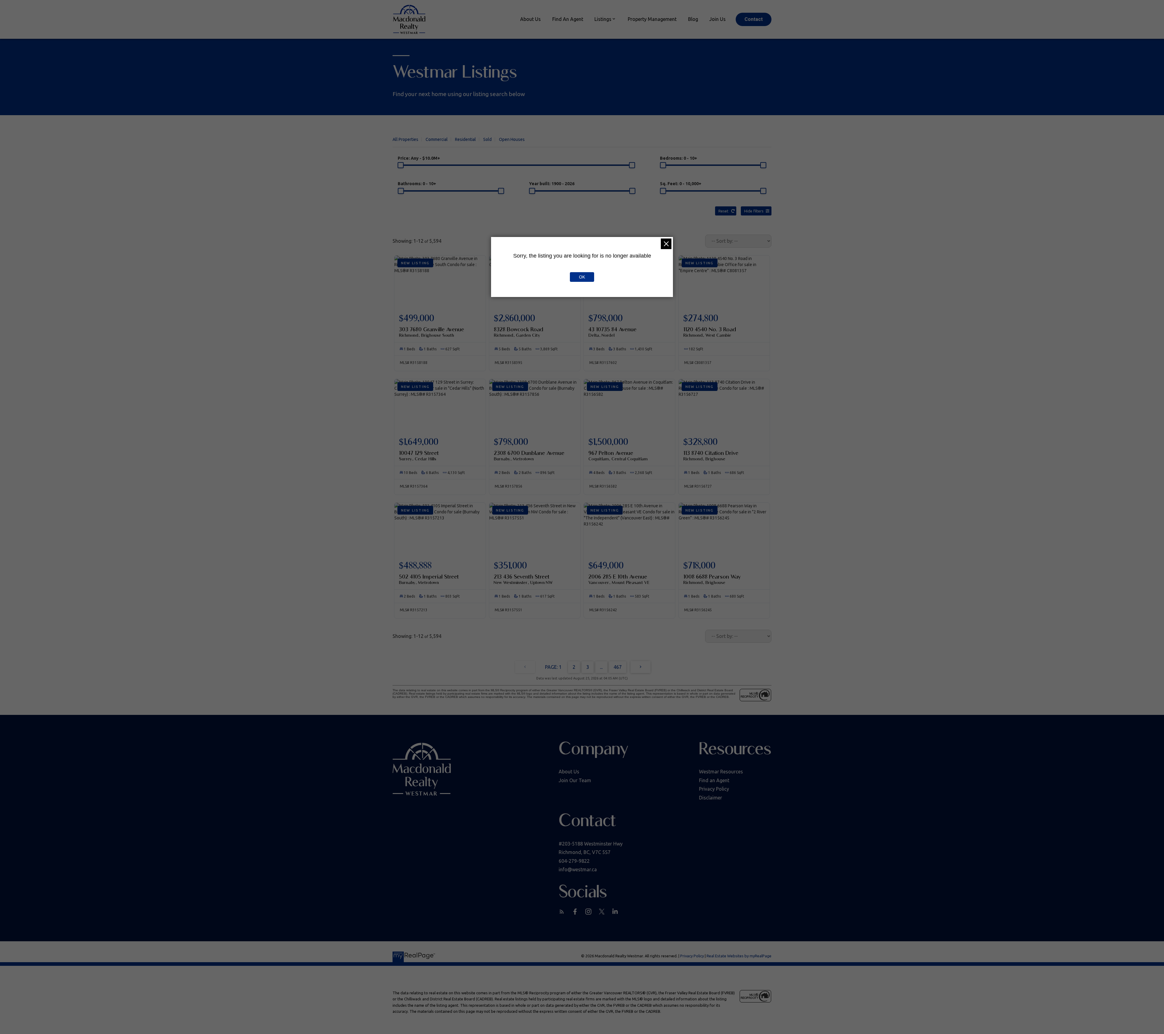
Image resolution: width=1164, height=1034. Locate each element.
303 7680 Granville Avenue (431, 332)
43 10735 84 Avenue (612, 332)
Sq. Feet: (680, 183)
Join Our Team (575, 780)
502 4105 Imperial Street (429, 579)
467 (618, 667)
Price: (419, 158)
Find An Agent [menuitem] (567, 19)
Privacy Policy (714, 789)
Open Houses (512, 139)
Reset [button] (723, 211)
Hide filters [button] (754, 211)
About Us (569, 771)
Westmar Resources (721, 771)
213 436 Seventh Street (523, 579)
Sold (487, 139)
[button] (753, 19)
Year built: (551, 183)
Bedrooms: (678, 158)
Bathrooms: (417, 183)
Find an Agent (714, 780)
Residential (465, 139)
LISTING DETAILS (440, 327)
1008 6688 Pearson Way (712, 579)
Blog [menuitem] (693, 19)
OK (582, 277)
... (601, 667)
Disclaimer (710, 797)
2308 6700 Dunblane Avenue (529, 455)
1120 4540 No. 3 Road (709, 332)
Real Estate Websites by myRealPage (739, 956)
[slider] (401, 165)
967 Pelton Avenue (617, 455)
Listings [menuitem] (602, 19)
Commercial (437, 139)
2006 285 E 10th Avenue (619, 579)
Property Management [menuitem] (652, 19)
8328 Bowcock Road (518, 332)
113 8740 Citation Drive (710, 455)
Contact (753, 19)
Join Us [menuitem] (717, 19)
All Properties (405, 139)
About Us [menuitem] (530, 19)
